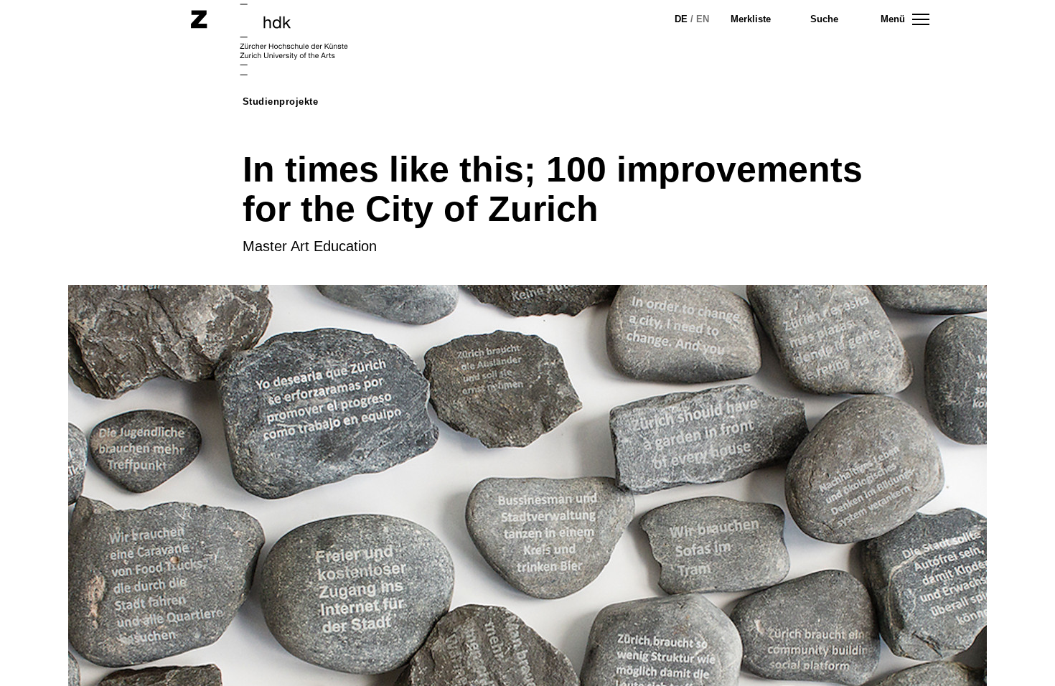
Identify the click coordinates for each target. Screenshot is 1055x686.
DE (681, 19)
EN (702, 19)
